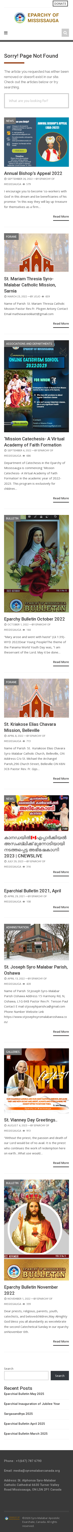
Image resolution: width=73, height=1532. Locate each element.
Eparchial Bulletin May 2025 (24, 1394)
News (10, 120)
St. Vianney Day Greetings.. (30, 1119)
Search (8, 1368)
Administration (17, 927)
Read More (61, 216)
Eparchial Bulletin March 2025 (26, 1434)
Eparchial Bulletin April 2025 (24, 1424)
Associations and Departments (29, 343)
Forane (11, 236)
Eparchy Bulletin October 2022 (34, 619)
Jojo (37, 296)
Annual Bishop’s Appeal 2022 (33, 173)
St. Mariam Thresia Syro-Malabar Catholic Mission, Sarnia (30, 285)
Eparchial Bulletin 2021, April (32, 890)
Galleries (13, 1051)
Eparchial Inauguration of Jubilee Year (32, 1404)
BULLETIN (12, 518)
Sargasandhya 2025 (18, 1414)
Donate (60, 3)
